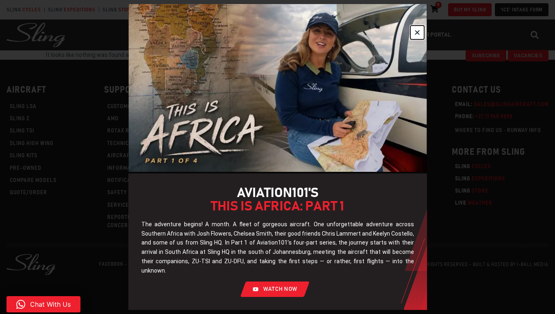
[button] (43, 304)
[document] (277, 157)
